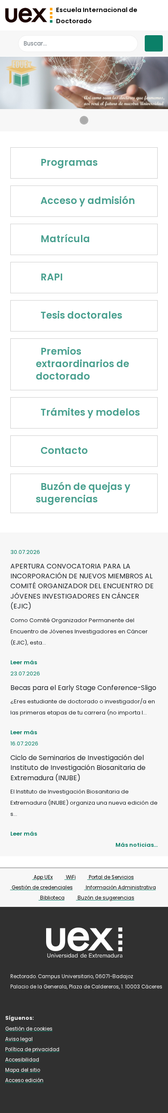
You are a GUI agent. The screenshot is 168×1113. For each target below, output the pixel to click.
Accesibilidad (22, 1059)
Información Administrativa (120, 887)
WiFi (70, 877)
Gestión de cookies (29, 1028)
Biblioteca (52, 897)
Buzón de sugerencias (105, 897)
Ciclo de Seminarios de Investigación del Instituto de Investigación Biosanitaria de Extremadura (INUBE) (78, 767)
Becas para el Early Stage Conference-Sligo (83, 687)
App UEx (42, 877)
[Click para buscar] (129, 43)
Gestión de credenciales (41, 887)
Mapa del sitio (22, 1070)
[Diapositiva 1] (84, 120)
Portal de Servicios (110, 877)
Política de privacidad (32, 1049)
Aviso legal (19, 1039)
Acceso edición (24, 1080)
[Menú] (154, 43)
